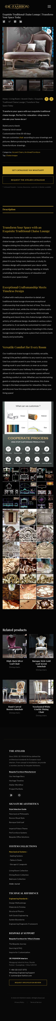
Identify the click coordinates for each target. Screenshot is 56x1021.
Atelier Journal (14, 884)
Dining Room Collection (19, 875)
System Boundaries (16, 919)
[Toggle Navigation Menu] (49, 6)
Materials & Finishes (17, 907)
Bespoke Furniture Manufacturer (22, 772)
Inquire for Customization (19, 952)
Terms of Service (35, 1002)
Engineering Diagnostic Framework (23, 924)
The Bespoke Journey (17, 944)
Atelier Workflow (16, 785)
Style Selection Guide (17, 809)
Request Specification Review (28, 982)
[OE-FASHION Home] (16, 6)
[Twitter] (9, 21)
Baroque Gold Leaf (16, 822)
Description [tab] (9, 209)
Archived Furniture (32, 152)
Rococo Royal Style (16, 818)
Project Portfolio (16, 789)
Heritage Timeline (16, 781)
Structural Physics (16, 911)
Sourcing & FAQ (15, 948)
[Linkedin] (20, 21)
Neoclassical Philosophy (19, 814)
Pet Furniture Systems (18, 833)
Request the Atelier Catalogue (28, 180)
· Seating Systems (16, 856)
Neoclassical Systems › (18, 852)
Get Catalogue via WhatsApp (28, 170)
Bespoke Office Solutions (19, 837)
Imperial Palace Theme (18, 828)
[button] (49, 31)
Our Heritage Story (16, 776)
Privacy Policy (19, 1002)
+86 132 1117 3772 (19, 970)
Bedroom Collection (17, 879)
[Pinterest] (15, 21)
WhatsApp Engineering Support (22, 973)
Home (5, 99)
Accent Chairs (27, 99)
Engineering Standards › (18, 898)
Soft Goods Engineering (18, 915)
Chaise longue (11, 155)
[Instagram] (11, 795)
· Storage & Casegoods (18, 864)
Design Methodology (17, 903)
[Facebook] (4, 21)
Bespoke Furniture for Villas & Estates (24, 939)
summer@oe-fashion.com (21, 975)
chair (21, 137)
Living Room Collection (18, 870)
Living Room (14, 99)
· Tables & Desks (15, 860)
